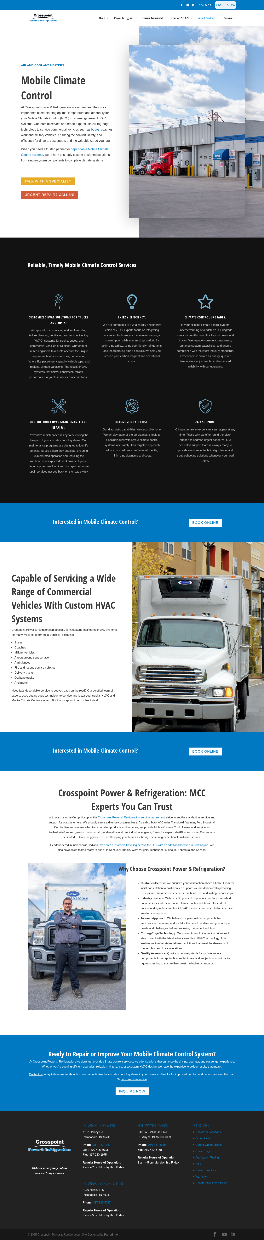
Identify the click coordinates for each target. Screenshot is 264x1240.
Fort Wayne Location (153, 1125)
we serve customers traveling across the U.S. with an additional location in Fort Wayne (154, 845)
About (102, 18)
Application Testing (207, 1157)
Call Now (226, 5)
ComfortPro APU (180, 18)
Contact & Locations (208, 1132)
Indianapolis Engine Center (103, 1183)
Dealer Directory (205, 1170)
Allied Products (206, 18)
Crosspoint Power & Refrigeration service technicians (131, 817)
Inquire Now (132, 1091)
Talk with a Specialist (48, 181)
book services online (134, 1079)
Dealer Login (203, 1151)
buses (95, 129)
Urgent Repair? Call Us (49, 195)
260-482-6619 (157, 1144)
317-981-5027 (102, 1202)
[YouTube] (187, 6)
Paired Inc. (111, 1234)
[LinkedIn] (192, 6)
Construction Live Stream (211, 1183)
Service (228, 18)
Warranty (201, 1176)
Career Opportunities (208, 1144)
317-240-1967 (102, 1144)
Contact (205, 5)
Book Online (205, 523)
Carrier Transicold (152, 18)
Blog (198, 1163)
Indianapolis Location (99, 1125)
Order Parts (202, 1138)
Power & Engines (124, 18)
